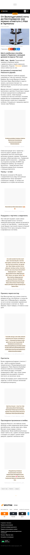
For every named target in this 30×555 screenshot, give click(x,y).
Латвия (16, 509)
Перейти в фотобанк (18, 46)
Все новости (4, 509)
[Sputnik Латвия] (4, 11)
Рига (11, 509)
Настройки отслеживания (7, 537)
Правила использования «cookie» (9, 529)
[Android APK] (5, 541)
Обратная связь (9, 535)
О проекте (3, 523)
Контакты (9, 523)
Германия (11, 488)
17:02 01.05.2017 (5, 26)
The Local (18, 66)
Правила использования (7, 525)
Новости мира (4, 488)
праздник (17, 488)
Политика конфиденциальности (9, 527)
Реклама (3, 535)
